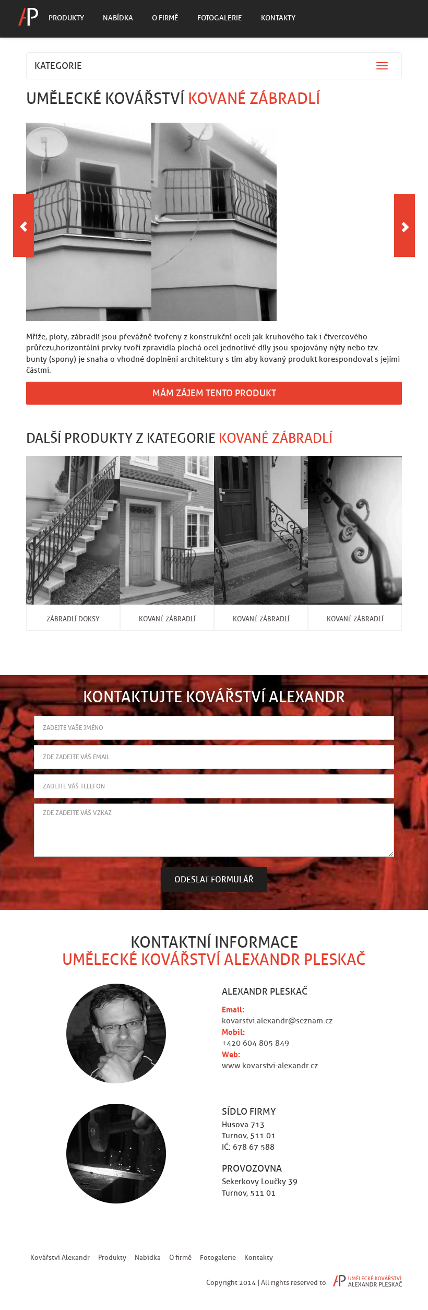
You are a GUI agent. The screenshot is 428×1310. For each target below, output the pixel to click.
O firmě (165, 18)
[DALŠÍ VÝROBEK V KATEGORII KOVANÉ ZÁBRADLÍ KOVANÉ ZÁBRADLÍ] (404, 225)
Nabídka (118, 18)
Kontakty (278, 18)
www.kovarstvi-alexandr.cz (270, 1065)
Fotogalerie (219, 18)
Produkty (66, 18)
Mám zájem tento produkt (214, 392)
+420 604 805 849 (255, 1043)
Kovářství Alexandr (60, 1257)
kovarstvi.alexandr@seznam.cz (277, 1020)
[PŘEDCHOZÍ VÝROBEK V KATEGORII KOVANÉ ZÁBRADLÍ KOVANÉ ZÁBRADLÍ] (23, 225)
